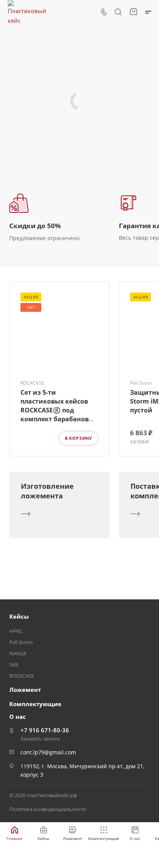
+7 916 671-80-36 (44, 730)
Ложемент (25, 689)
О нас (17, 716)
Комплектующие (35, 704)
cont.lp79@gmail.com (48, 752)
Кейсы (19, 616)
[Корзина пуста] (133, 12)
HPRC (15, 631)
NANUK (18, 653)
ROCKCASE (21, 675)
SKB (13, 664)
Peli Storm (21, 642)
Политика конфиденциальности (47, 809)
